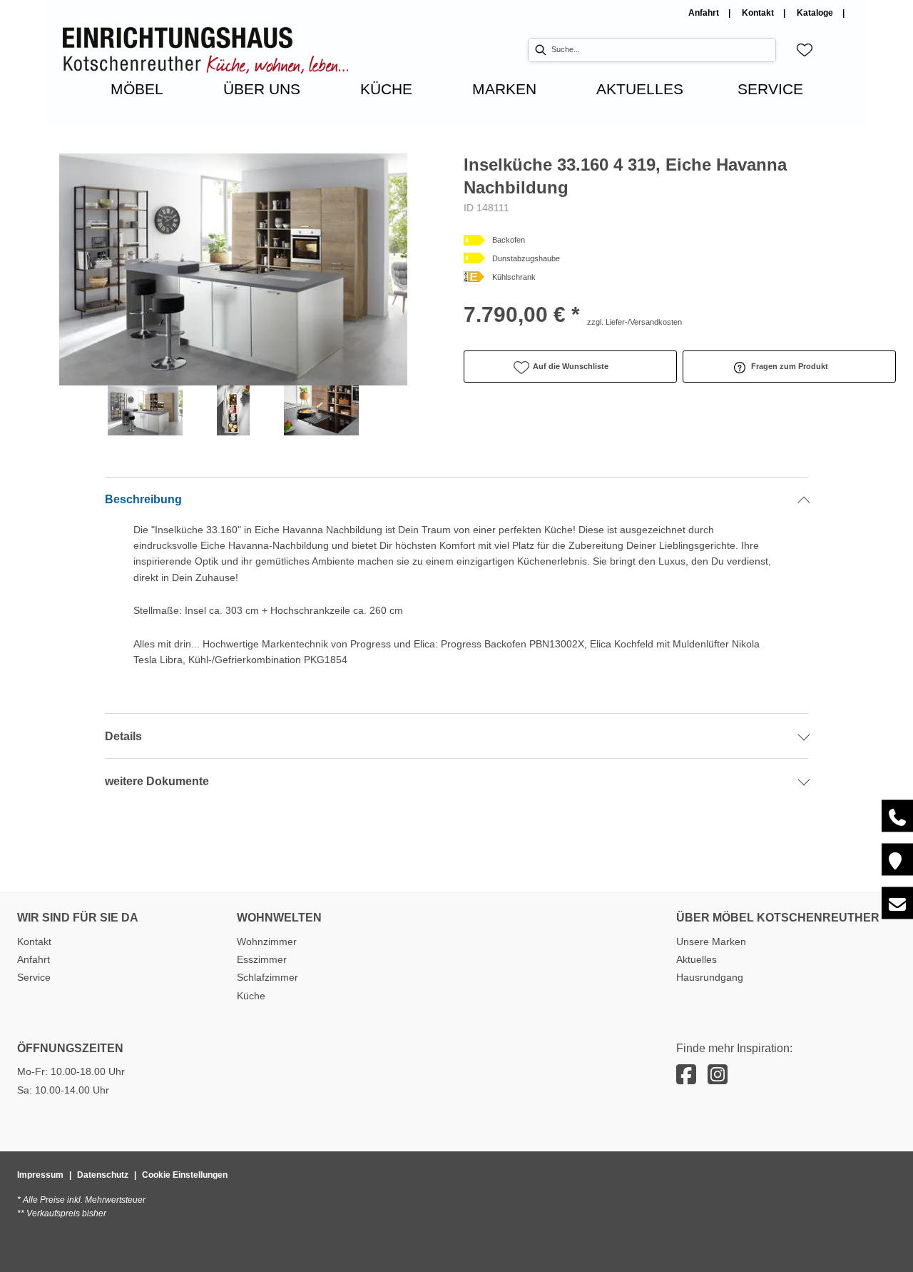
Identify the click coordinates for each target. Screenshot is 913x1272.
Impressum (40, 1175)
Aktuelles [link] (696, 959)
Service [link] (34, 977)
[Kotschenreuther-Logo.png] (205, 50)
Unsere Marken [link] (711, 941)
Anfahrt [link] (704, 13)
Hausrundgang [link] (709, 977)
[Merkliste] (804, 50)
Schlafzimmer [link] (267, 977)
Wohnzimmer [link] (267, 941)
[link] (137, 89)
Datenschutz (102, 1175)
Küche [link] (251, 995)
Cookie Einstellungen (185, 1175)
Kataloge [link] (816, 13)
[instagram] (718, 1075)
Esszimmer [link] (262, 959)
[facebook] (686, 1075)
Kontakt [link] (759, 13)
